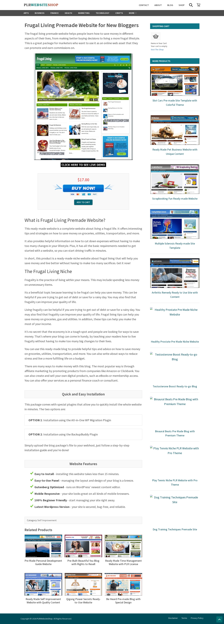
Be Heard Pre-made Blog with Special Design (123, 600)
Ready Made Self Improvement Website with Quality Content (43, 600)
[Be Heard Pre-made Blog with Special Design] (123, 584)
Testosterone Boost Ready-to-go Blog (175, 386)
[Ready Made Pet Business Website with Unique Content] (174, 130)
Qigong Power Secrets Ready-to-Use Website (83, 600)
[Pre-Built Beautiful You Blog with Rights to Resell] (83, 546)
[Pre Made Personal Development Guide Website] (43, 546)
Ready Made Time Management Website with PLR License (123, 562)
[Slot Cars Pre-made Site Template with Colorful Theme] (174, 81)
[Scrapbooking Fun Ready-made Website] (174, 179)
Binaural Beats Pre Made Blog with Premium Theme (175, 433)
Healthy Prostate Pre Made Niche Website (175, 341)
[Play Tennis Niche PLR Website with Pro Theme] (174, 460)
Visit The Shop (157, 49)
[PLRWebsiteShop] (46, 5)
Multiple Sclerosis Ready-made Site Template (175, 246)
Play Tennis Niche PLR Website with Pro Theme (174, 482)
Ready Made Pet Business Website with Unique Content (174, 152)
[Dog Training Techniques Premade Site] (174, 510)
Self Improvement (47, 520)
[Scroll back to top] (219, 619)
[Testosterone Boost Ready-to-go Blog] (174, 367)
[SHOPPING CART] (198, 5)
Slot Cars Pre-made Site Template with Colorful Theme (175, 102)
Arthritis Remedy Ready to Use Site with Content (175, 295)
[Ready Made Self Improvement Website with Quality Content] (43, 584)
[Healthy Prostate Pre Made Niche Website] (174, 322)
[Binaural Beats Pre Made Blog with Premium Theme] (174, 411)
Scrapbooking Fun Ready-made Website (174, 198)
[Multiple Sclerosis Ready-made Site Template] (174, 224)
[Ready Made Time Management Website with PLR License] (123, 546)
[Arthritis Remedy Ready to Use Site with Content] (174, 273)
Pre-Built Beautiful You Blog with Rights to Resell (83, 562)
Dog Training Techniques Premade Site (175, 529)
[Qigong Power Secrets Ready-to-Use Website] (83, 584)
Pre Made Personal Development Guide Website (43, 562)
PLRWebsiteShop (45, 618)
